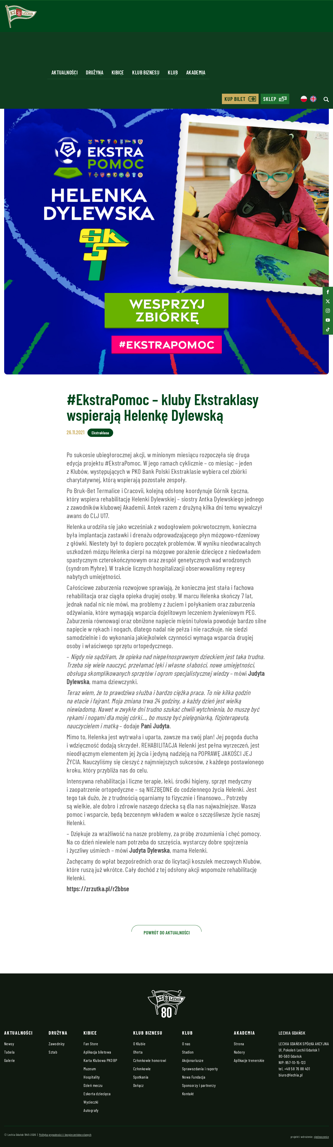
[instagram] (328, 311)
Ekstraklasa (100, 432)
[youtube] (328, 320)
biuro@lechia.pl (291, 1074)
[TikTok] (328, 329)
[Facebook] (328, 292)
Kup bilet (235, 99)
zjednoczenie (321, 1136)
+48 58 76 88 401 (297, 1068)
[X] (328, 301)
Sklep (269, 99)
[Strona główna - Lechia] (20, 18)
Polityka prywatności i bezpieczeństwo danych (65, 1134)
